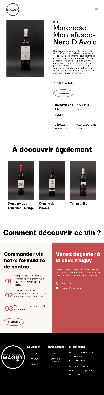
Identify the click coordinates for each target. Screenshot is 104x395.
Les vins (34, 358)
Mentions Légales (55, 360)
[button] (63, 93)
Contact (55, 353)
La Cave (33, 353)
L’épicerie (35, 364)
